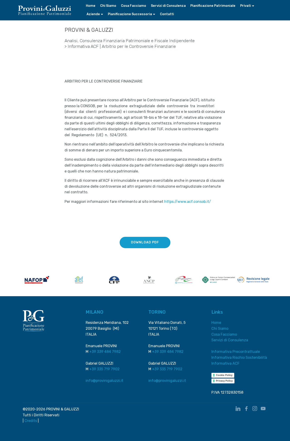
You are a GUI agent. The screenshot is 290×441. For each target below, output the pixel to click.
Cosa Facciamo (133, 6)
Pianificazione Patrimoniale (212, 6)
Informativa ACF (225, 363)
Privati (245, 6)
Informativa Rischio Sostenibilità (239, 357)
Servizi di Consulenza (168, 6)
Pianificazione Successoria (130, 14)
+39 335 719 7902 (104, 369)
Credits (30, 421)
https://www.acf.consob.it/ (187, 201)
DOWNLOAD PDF (145, 242)
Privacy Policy (224, 380)
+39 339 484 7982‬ (105, 351)
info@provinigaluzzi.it (104, 380)
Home (90, 6)
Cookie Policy (224, 375)
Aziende (93, 14)
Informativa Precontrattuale (235, 351)
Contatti (167, 14)
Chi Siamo (108, 6)
